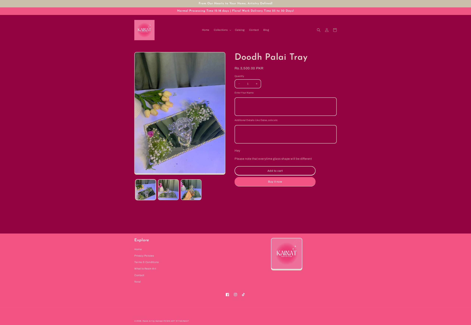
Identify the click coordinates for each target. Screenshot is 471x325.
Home (138, 249)
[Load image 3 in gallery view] (191, 189)
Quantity (239, 76)
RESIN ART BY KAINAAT (176, 321)
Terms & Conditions (146, 262)
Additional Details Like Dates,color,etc (256, 120)
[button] (222, 30)
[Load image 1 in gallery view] (145, 189)
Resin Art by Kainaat (153, 321)
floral (137, 281)
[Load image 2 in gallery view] (168, 189)
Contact (139, 275)
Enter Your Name (244, 92)
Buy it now (275, 181)
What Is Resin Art (145, 268)
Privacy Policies (144, 255)
